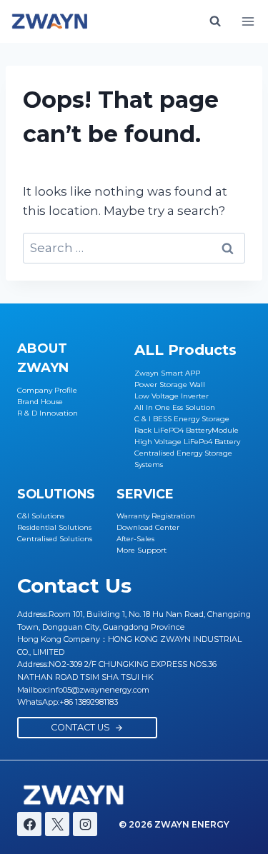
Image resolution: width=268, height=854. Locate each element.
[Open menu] (247, 21)
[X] (57, 824)
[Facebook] (29, 824)
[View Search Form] (215, 21)
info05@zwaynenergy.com (98, 690)
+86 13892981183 (88, 702)
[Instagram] (85, 824)
